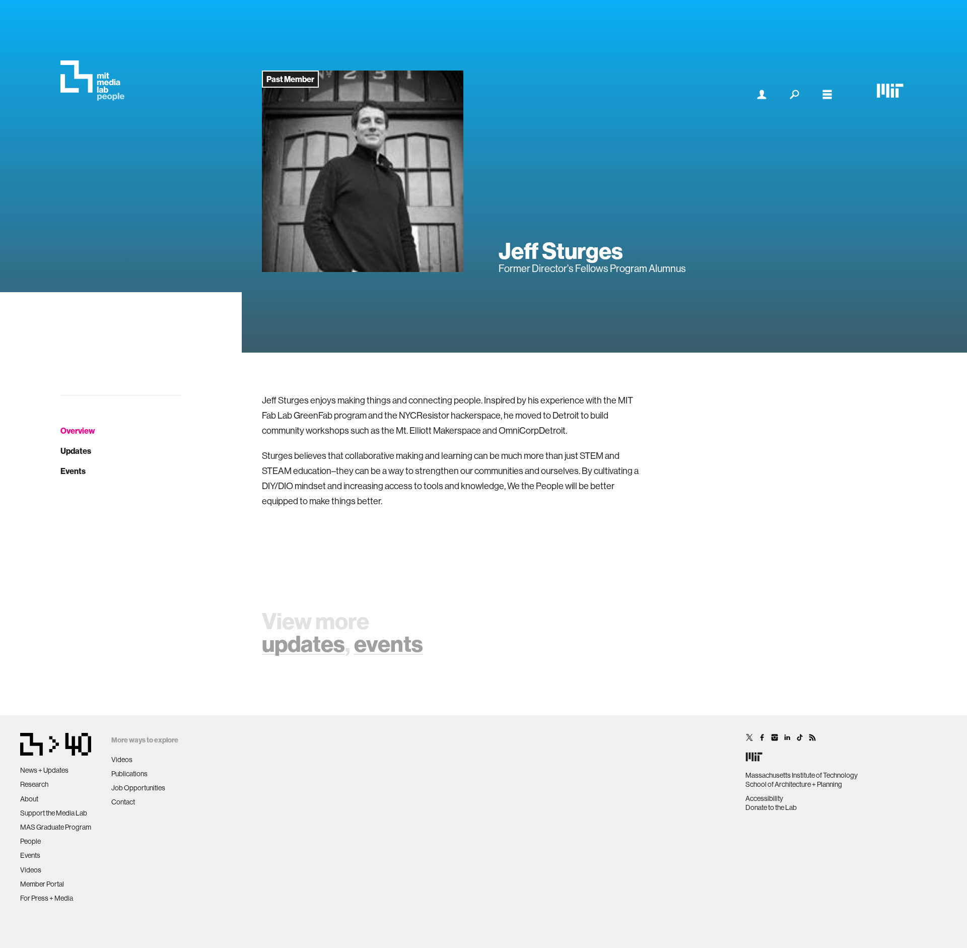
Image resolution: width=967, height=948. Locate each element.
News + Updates (44, 770)
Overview (77, 431)
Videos (30, 869)
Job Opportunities (138, 787)
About (29, 798)
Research (34, 784)
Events (73, 471)
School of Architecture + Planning (793, 784)
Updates (75, 451)
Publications (129, 773)
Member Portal (42, 884)
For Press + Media (46, 898)
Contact (123, 801)
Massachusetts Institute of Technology (801, 775)
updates (303, 643)
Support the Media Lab (53, 813)
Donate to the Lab (771, 807)
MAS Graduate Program (55, 827)
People (30, 841)
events (388, 643)
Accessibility (764, 798)
